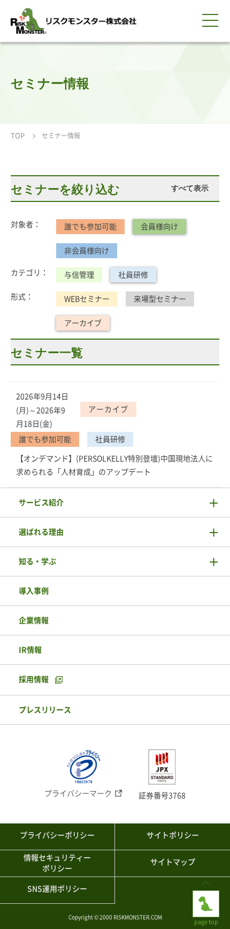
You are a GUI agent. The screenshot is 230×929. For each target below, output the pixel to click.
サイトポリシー (173, 835)
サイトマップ (172, 862)
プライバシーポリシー (57, 835)
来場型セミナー (160, 299)
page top (206, 894)
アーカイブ (83, 323)
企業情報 (34, 620)
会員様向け (159, 226)
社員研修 (133, 275)
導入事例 (34, 591)
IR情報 (30, 650)
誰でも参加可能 (90, 226)
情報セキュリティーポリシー (57, 863)
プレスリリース (45, 710)
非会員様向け (86, 250)
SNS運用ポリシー (57, 889)
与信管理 (79, 275)
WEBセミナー (87, 299)
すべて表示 (190, 188)
